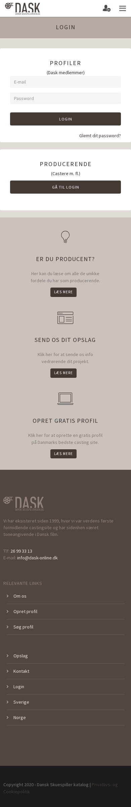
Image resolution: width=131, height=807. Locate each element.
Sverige (21, 702)
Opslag (20, 656)
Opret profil (25, 611)
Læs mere (63, 292)
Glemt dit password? (100, 136)
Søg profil (23, 627)
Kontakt (21, 671)
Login (65, 118)
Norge (19, 717)
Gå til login (65, 187)
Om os (20, 596)
